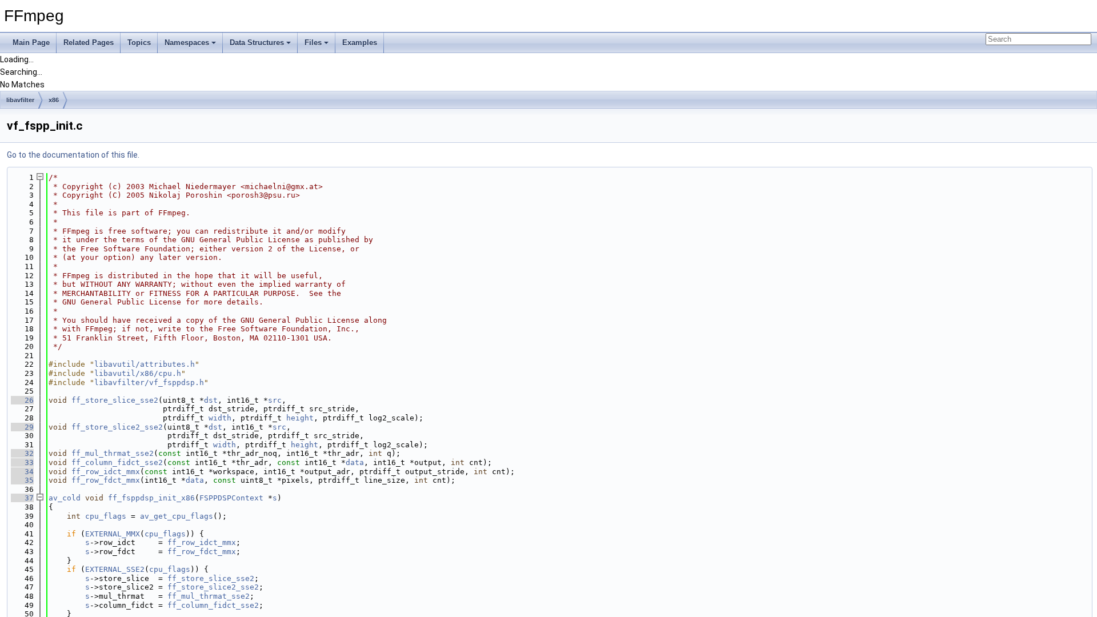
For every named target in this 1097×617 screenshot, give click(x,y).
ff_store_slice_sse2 (114, 400)
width (220, 418)
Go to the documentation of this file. (73, 154)
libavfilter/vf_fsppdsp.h (149, 382)
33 (22, 462)
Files (313, 42)
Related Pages (88, 42)
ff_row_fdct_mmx (105, 480)
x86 (54, 100)
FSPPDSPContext (231, 498)
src (275, 400)
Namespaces (187, 42)
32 (22, 453)
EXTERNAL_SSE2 (115, 569)
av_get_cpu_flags (176, 516)
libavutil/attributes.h (144, 364)
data (355, 462)
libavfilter (20, 100)
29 (22, 427)
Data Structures (257, 42)
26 (22, 400)
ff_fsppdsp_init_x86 (151, 498)
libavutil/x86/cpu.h (137, 373)
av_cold (65, 498)
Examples (359, 42)
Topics (139, 42)
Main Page (31, 42)
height (300, 418)
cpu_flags (105, 516)
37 (22, 498)
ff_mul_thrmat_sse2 (112, 453)
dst (211, 400)
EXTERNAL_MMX (112, 534)
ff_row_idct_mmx (105, 471)
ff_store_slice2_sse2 (117, 427)
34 (22, 471)
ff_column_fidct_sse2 (117, 462)
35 (22, 480)
